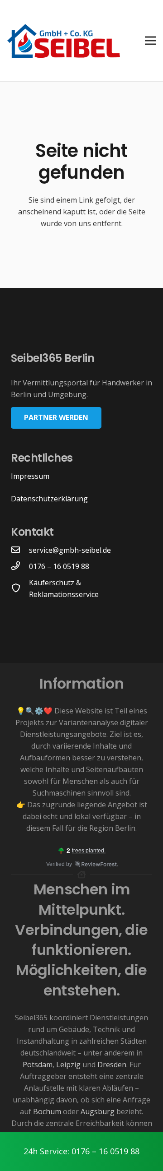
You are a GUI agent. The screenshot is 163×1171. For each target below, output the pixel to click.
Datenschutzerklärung (49, 499)
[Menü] (148, 40)
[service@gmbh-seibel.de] (20, 550)
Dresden (111, 1064)
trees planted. (88, 850)
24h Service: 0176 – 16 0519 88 (81, 1151)
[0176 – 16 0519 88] (20, 566)
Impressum (30, 476)
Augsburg (98, 1111)
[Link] (63, 41)
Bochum (47, 1111)
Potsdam (38, 1064)
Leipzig (68, 1064)
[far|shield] (20, 588)
